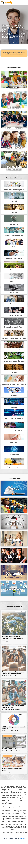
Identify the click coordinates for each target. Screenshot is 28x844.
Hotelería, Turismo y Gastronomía (14, 384)
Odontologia (14, 443)
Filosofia (14, 373)
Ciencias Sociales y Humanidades (14, 338)
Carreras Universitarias (14, 523)
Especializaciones (14, 589)
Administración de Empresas (14, 190)
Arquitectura (14, 281)
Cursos (14, 488)
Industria (14, 407)
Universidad (20, 647)
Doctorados (14, 574)
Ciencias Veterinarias (14, 350)
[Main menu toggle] (25, 2)
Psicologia (14, 224)
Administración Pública (14, 258)
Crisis (8, 735)
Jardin (8, 755)
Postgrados (14, 540)
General (20, 611)
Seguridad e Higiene (14, 467)
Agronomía (14, 270)
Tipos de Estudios (14, 478)
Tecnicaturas (14, 506)
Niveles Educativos (14, 68)
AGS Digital (22, 838)
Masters (14, 557)
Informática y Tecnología (14, 418)
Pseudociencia (14, 455)
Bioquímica (14, 304)
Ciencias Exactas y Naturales (14, 327)
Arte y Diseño (14, 293)
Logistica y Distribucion (14, 430)
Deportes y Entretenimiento (14, 361)
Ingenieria (14, 201)
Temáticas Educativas (14, 178)
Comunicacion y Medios (14, 315)
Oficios (14, 247)
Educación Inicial (20, 756)
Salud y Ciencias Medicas (14, 236)
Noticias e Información (14, 607)
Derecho (14, 213)
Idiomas (14, 396)
